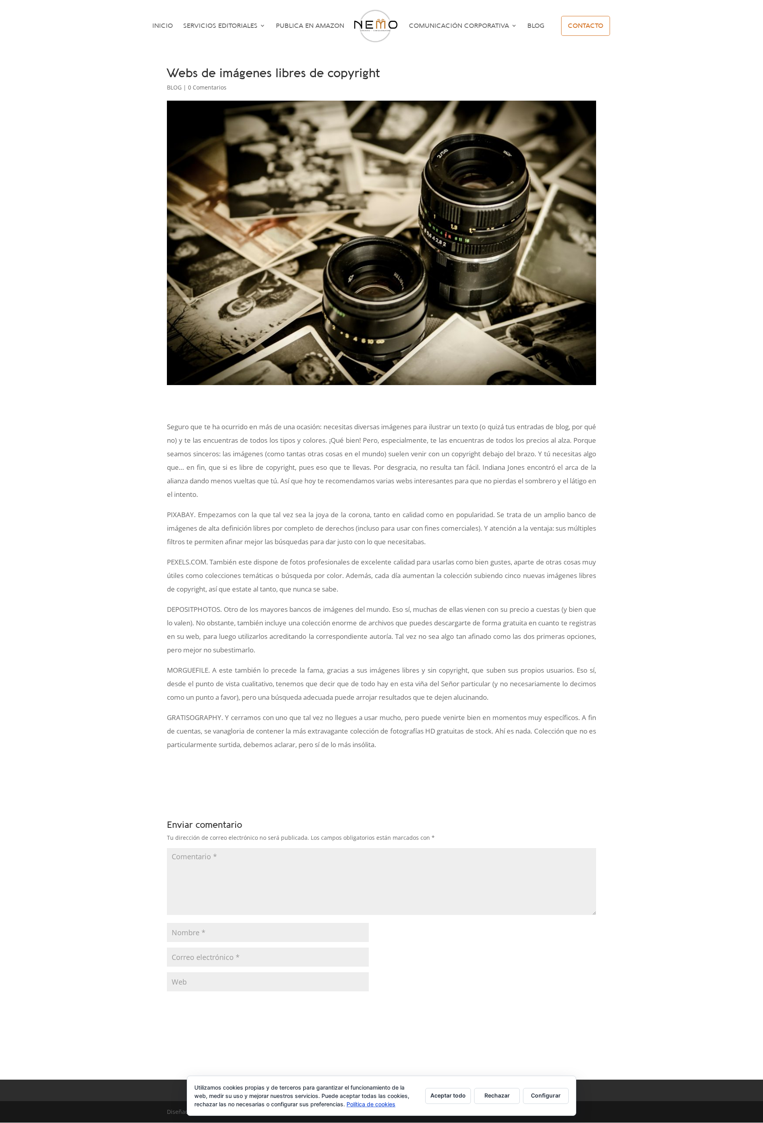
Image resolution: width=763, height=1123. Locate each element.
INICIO (162, 26)
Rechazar (497, 1095)
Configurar (546, 1095)
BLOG (535, 26)
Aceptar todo (448, 1095)
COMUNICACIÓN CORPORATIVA (459, 26)
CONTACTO (585, 25)
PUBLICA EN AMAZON (310, 26)
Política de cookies (371, 1104)
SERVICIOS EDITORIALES (220, 26)
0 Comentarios (207, 87)
